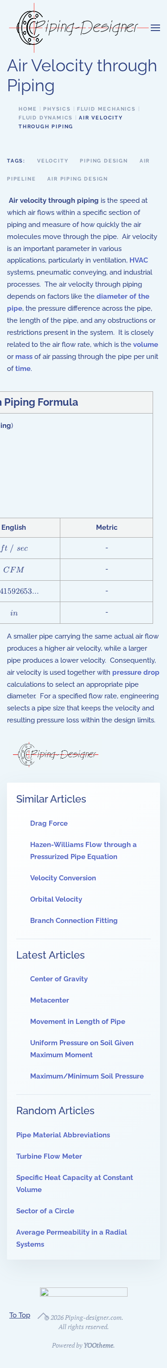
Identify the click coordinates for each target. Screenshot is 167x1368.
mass (23, 356)
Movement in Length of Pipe (77, 1021)
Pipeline (21, 179)
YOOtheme (98, 1345)
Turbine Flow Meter (49, 1156)
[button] (155, 28)
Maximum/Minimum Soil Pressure (87, 1076)
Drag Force (49, 823)
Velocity (52, 161)
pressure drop (136, 672)
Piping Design (104, 161)
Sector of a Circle (45, 1211)
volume (145, 344)
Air (145, 161)
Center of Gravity (59, 979)
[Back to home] (79, 28)
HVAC (138, 260)
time (23, 368)
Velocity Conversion (63, 878)
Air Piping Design (77, 179)
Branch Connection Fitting (74, 920)
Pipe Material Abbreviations (63, 1135)
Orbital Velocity (56, 899)
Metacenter (49, 1000)
